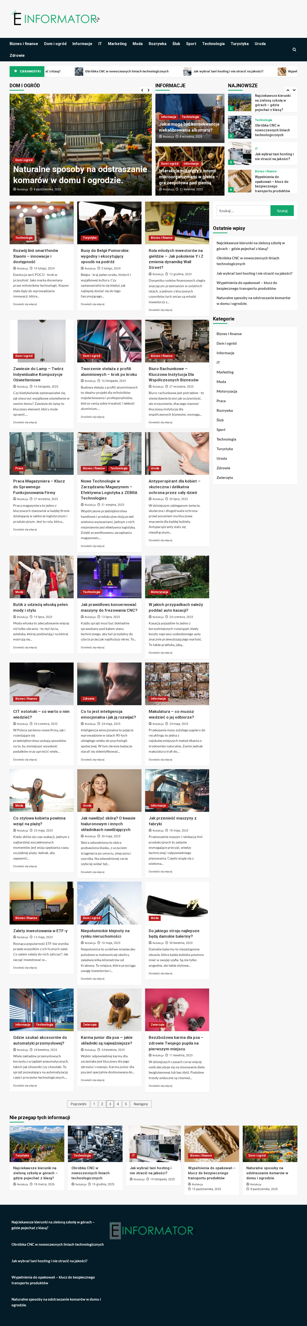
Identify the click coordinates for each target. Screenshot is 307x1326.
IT (100, 43)
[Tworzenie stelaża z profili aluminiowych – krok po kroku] (109, 341)
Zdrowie (17, 55)
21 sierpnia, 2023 (112, 504)
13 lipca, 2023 (110, 617)
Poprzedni (78, 1104)
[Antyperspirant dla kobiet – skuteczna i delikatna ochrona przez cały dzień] (177, 453)
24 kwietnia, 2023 (45, 1050)
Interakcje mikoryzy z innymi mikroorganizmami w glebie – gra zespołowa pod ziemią (188, 176)
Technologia (213, 43)
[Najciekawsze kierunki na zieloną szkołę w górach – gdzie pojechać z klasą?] (37, 1144)
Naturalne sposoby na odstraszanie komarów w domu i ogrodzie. (273, 182)
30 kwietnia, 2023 (181, 943)
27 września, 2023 (181, 386)
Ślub (176, 43)
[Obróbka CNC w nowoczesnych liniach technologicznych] (239, 98)
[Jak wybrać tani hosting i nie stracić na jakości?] (239, 125)
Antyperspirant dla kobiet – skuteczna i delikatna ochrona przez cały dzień (175, 487)
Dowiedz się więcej (25, 304)
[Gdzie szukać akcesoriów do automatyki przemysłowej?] (42, 1010)
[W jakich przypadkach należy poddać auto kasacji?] (177, 577)
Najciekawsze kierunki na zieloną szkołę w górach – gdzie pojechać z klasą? (251, 246)
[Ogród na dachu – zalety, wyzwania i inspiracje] (81, 145)
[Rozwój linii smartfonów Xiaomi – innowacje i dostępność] (42, 223)
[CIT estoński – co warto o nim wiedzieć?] (42, 684)
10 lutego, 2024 (44, 268)
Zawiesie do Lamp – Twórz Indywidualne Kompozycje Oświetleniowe (38, 374)
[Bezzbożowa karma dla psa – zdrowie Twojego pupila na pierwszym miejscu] (177, 1010)
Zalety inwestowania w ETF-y (40, 930)
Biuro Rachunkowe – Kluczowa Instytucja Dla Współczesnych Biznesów (173, 374)
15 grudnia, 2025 (103, 1184)
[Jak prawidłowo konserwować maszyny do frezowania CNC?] (109, 577)
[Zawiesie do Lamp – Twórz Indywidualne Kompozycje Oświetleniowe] (42, 341)
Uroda (260, 43)
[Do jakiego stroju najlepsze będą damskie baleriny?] (177, 903)
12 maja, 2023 (43, 937)
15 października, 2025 (206, 1189)
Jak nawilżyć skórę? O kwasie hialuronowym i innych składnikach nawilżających (108, 824)
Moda (138, 43)
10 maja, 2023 (110, 943)
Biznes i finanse (24, 43)
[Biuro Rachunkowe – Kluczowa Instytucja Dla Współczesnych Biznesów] (177, 341)
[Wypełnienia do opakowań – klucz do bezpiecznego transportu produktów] (239, 152)
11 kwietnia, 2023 (181, 1055)
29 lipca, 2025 (43, 189)
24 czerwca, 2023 (181, 617)
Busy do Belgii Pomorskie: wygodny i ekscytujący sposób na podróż (105, 256)
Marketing (117, 43)
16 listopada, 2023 (46, 386)
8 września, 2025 (191, 136)
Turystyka (240, 43)
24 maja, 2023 (110, 724)
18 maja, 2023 (178, 830)
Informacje (82, 43)
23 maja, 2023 (43, 830)
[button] (294, 49)
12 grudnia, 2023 (180, 274)
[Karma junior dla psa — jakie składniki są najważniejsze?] (109, 1010)
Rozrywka (157, 43)
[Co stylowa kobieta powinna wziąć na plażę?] (42, 790)
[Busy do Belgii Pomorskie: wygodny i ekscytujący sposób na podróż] (109, 223)
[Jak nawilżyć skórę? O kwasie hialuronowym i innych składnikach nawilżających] (109, 790)
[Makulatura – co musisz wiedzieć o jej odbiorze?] (177, 684)
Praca (19, 468)
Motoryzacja (159, 592)
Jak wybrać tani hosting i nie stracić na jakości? (173, 71)
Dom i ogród (55, 43)
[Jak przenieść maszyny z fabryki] (177, 790)
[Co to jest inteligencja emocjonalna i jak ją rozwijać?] (109, 684)
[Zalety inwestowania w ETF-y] (42, 903)
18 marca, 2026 (44, 1184)
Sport (191, 43)
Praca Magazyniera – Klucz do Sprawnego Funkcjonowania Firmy (39, 487)
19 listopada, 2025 (162, 1179)
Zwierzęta (89, 1024)
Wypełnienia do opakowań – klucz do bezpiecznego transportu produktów (247, 285)
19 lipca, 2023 (43, 617)
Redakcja (22, 189)
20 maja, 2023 (110, 836)
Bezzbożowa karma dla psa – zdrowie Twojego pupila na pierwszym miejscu (176, 1043)
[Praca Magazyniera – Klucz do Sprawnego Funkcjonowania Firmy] (42, 453)
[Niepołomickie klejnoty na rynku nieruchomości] (109, 903)
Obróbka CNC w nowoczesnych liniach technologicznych (72, 71)
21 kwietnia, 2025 (191, 189)
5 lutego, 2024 (110, 268)
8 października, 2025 (264, 1189)
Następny (141, 1104)
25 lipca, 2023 (178, 499)
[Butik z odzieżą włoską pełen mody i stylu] (42, 577)
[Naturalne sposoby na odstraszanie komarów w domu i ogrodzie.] (239, 180)
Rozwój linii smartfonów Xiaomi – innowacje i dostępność (35, 256)
